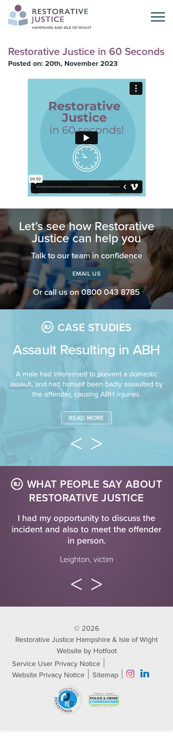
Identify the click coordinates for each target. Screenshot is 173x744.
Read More (86, 417)
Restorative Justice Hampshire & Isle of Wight (86, 639)
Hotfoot (105, 650)
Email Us (86, 273)
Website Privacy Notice (48, 674)
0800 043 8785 (110, 292)
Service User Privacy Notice (56, 663)
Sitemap (105, 674)
